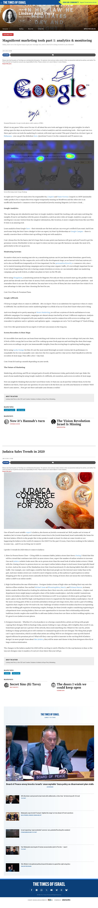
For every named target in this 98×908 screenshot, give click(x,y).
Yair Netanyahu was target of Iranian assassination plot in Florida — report (44, 847)
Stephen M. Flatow (15, 424)
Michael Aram (40, 587)
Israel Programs (9, 410)
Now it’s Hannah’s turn (27, 421)
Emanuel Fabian (33, 815)
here (36, 136)
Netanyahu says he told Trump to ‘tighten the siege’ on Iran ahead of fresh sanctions (47, 813)
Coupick (50, 196)
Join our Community (70, 2)
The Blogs (23, 10)
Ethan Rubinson (25, 832)
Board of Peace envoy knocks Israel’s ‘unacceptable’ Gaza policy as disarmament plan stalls (50, 784)
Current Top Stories (50, 717)
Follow (22, 21)
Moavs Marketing (43, 312)
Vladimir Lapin (60, 690)
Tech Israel (21, 410)
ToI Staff (23, 798)
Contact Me (41, 29)
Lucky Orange (18, 350)
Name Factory (62, 196)
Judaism (7, 673)
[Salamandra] (66, 899)
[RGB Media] (50, 900)
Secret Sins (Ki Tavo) (25, 684)
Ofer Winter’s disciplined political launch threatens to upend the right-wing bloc (45, 864)
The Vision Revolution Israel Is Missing (73, 422)
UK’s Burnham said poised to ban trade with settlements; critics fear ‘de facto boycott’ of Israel (50, 796)
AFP (40, 815)
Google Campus (77, 231)
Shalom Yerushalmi (26, 866)
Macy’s (63, 587)
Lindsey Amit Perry (37, 13)
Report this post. (7, 63)
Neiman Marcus (76, 587)
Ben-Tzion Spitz (14, 687)
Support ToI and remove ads (88, 2)
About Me (30, 29)
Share (7, 55)
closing (78, 555)
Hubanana (8, 136)
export (28, 532)
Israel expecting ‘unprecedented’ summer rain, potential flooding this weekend (45, 830)
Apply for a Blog (90, 29)
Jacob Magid (50, 787)
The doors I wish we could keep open (71, 685)
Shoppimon (17, 277)
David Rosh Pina (61, 427)
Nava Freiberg (25, 815)
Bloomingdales (54, 587)
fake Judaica (38, 639)
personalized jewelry (64, 263)
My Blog (21, 29)
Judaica (16, 561)
